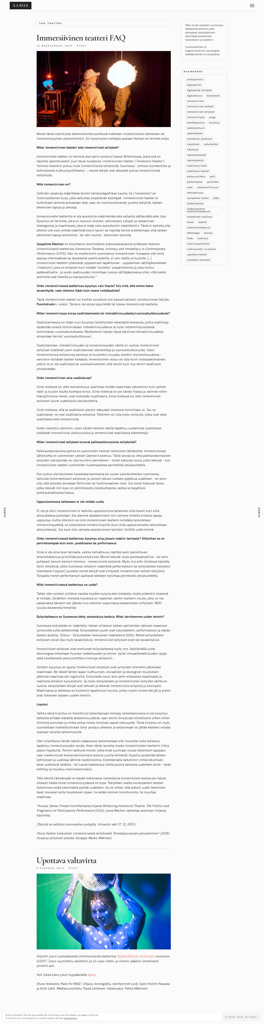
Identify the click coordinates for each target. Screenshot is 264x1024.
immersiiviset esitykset (201, 111)
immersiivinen (195, 101)
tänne (92, 974)
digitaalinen (194, 84)
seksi (190, 187)
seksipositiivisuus (207, 187)
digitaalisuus (194, 95)
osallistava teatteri (198, 171)
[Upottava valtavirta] (104, 912)
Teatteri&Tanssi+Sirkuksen (135, 956)
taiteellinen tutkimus (199, 216)
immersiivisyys (196, 117)
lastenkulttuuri (196, 128)
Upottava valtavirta (66, 860)
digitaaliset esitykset (199, 90)
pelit (212, 176)
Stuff (82, 45)
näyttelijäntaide (196, 155)
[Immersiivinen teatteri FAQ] (104, 89)
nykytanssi (193, 144)
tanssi (190, 222)
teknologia (193, 232)
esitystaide (213, 95)
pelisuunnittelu (196, 176)
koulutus (214, 122)
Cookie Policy (70, 1018)
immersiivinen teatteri (200, 106)
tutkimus (202, 238)
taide (216, 198)
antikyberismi (195, 79)
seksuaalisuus (195, 192)
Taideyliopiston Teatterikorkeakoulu (199, 210)
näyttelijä (192, 149)
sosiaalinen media (198, 198)
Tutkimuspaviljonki (198, 243)
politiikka (213, 181)
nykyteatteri (211, 144)
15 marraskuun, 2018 (54, 45)
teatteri (202, 222)
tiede (190, 238)
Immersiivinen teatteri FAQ (80, 38)
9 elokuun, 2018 (50, 868)
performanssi (195, 181)
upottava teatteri (197, 254)
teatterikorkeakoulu (199, 227)
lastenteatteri (195, 133)
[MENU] (252, 4)
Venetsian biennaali (198, 259)
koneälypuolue (196, 122)
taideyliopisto (195, 203)
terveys (208, 232)
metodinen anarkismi (199, 138)
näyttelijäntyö (195, 160)
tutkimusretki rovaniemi (201, 249)
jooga (212, 117)
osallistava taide (197, 165)
